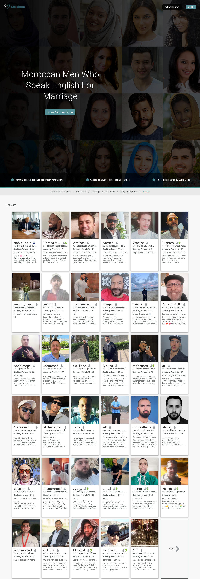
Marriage (96, 191)
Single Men (81, 191)
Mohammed (23, 550)
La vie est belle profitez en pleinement (145, 560)
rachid (137, 489)
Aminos (79, 243)
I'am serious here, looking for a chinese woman (174, 314)
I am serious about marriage (25, 560)
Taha (76, 427)
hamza (138, 304)
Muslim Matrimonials (61, 191)
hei (74, 314)
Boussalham (142, 427)
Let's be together (109, 314)
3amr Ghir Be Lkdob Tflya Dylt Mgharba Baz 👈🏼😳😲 (26, 498)
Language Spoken (128, 191)
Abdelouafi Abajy (24, 427)
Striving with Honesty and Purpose (55, 252)
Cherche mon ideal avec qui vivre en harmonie (55, 560)
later (15, 317)
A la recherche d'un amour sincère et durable (174, 252)
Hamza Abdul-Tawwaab (52, 243)
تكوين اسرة (137, 498)
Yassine (138, 243)
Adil (135, 550)
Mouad (108, 366)
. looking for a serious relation (115, 375)
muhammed (52, 489)
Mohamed (51, 366)
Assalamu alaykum (51, 314)
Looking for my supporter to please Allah (85, 560)
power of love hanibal (111, 560)
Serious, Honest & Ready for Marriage (26, 252)
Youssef (19, 489)
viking (47, 304)
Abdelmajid (22, 366)
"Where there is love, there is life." (115, 437)
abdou (166, 427)
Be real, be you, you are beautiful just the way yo (145, 437)
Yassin (167, 489)
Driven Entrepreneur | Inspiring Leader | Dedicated (115, 252)
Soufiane (79, 366)
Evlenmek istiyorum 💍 (142, 314)
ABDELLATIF (171, 304)
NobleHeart (22, 243)
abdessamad (52, 427)
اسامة (107, 489)
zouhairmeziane (83, 304)
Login (190, 7)
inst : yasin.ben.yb (169, 498)
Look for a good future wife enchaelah (174, 375)
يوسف (77, 489)
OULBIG (49, 550)
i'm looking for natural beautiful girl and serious (26, 314)
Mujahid (79, 550)
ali (164, 366)
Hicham (168, 243)
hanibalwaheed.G (111, 550)
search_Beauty (24, 304)
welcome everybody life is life (84, 252)
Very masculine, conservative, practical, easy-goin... (145, 252)
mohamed (140, 366)
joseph (108, 304)
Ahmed (108, 243)
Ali (105, 427)
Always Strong (49, 437)
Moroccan (110, 191)
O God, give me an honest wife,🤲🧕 (55, 498)
